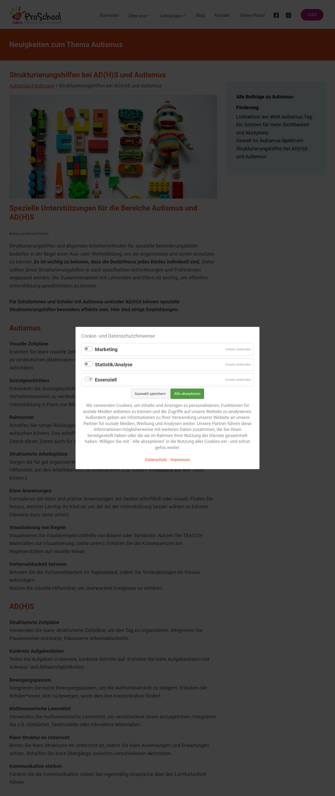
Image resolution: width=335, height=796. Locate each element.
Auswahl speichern (150, 394)
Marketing (106, 349)
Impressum (180, 459)
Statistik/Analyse (113, 365)
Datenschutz (156, 459)
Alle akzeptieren (187, 394)
